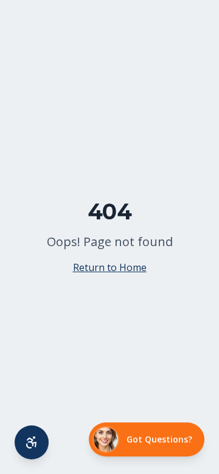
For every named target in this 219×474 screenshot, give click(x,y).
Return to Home (110, 267)
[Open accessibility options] (32, 442)
